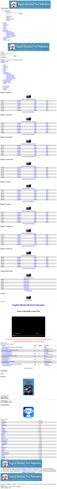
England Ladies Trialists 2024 (8, 361)
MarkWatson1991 (5, 452)
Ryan (2, 427)
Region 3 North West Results (28, 156)
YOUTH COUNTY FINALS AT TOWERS (11, 364)
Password (3, 54)
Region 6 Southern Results (28, 223)
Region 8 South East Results (28, 268)
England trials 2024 (6, 358)
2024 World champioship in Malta (9, 355)
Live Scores (6, 87)
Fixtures (19, 100)
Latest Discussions (10, 76)
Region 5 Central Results (28, 201)
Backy (2, 450)
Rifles (45, 347)
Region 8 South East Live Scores (28, 255)
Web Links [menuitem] (5, 30)
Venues (5, 88)
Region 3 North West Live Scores (28, 143)
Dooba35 (3, 436)
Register (8, 20)
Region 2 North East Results (28, 134)
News (4, 68)
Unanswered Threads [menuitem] (11, 35)
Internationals (6, 348)
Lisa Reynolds (47, 361)
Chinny (3, 428)
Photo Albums (6, 86)
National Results (28, 290)
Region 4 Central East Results (28, 178)
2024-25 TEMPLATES (7, 352)
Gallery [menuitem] (5, 27)
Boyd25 (3, 449)
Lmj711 (3, 438)
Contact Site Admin (7, 79)
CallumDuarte (4, 442)
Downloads (5, 72)
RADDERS (4, 425)
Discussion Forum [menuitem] (10, 32)
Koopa (2, 373)
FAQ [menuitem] (4, 26)
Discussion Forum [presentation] (7, 31)
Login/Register (6, 10)
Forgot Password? (10, 18)
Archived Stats (28, 300)
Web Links (5, 67)
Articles (5, 66)
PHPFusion (8, 484)
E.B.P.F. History (6, 81)
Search (4, 83)
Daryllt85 (3, 430)
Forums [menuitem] (5, 38)
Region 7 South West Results (28, 245)
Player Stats (26, 279)
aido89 (10, 402)
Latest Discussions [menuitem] (10, 33)
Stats (47, 100)
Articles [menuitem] (5, 23)
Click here (15, 59)
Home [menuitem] (4, 22)
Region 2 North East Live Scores (28, 121)
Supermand (3, 422)
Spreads (3, 455)
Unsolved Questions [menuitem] (10, 36)
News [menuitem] (4, 28)
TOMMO (46, 350)
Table (35, 100)
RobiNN (19, 486)
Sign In (8, 17)
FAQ (4, 71)
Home (4, 64)
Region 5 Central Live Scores (28, 188)
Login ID (3, 53)
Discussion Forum (7, 73)
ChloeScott (3, 444)
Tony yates (3, 447)
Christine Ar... (4, 431)
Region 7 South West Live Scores (28, 233)
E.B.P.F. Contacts (7, 82)
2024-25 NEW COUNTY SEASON (10, 350)
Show (21, 13)
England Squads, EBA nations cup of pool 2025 (12, 347)
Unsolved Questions (10, 78)
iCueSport (23, 469)
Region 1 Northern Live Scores (28, 99)
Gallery (5, 69)
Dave (2, 446)
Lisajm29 (3, 457)
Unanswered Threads (11, 77)
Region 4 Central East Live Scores (28, 166)
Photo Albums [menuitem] (6, 37)
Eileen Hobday (4, 439)
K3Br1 (2, 420)
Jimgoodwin (4, 441)
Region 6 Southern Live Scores (28, 210)
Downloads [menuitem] (5, 25)
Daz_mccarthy (4, 454)
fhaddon (3, 423)
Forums (5, 89)
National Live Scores (28, 277)
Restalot (3, 458)
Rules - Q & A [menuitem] (6, 40)
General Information (7, 351)
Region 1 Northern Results (28, 111)
